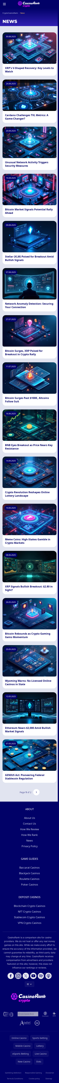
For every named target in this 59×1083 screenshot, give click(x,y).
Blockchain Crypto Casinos (29, 906)
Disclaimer (50, 1073)
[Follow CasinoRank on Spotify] (41, 976)
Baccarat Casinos (29, 867)
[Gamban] (45, 1014)
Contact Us (29, 823)
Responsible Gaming (33, 1073)
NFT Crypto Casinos (29, 911)
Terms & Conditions (15, 1078)
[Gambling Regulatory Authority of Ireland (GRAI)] (8, 1014)
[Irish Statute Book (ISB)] (28, 1014)
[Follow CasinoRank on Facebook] (11, 976)
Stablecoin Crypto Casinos (29, 917)
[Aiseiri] (25, 1022)
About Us (29, 818)
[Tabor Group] (54, 1014)
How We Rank (29, 835)
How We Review (29, 829)
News (29, 840)
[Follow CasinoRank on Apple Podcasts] (48, 976)
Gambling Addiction (13, 1073)
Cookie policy (34, 1078)
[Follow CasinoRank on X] (26, 976)
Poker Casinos (29, 884)
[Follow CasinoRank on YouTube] (33, 976)
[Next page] (36, 792)
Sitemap (48, 1078)
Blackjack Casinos (29, 873)
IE (28, 984)
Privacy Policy (30, 846)
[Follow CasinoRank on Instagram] (18, 976)
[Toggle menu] (4, 4)
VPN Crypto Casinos (29, 923)
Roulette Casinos (29, 879)
